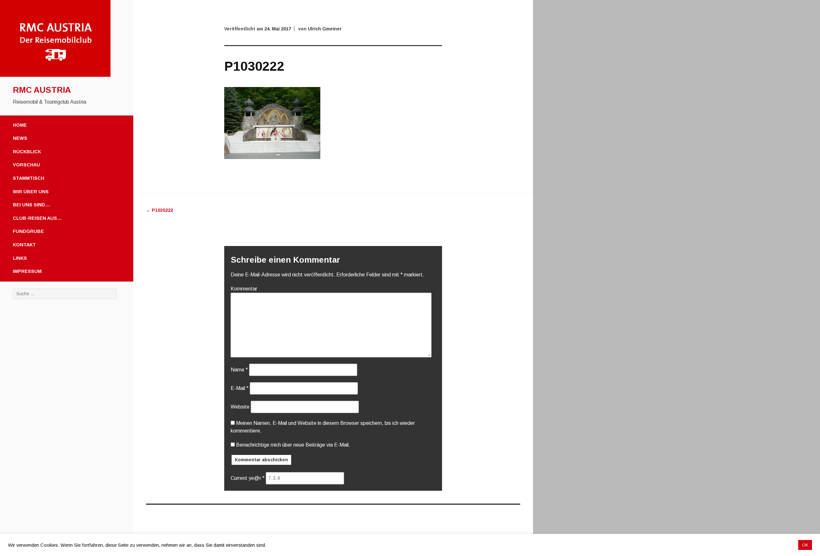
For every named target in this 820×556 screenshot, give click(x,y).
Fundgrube (28, 231)
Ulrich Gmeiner (325, 28)
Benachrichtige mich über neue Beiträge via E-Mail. (293, 445)
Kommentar (244, 288)
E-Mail (240, 388)
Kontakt (24, 244)
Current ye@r (248, 478)
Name (239, 369)
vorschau (26, 164)
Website (240, 406)
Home (20, 125)
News (20, 138)
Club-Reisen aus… (37, 218)
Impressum (27, 271)
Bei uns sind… (31, 204)
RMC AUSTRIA (42, 89)
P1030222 (159, 210)
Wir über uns (31, 191)
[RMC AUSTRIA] (55, 75)
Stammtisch (28, 178)
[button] (791, 545)
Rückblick (27, 151)
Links (20, 258)
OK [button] (805, 545)
